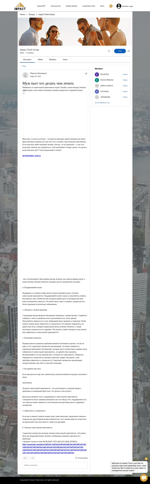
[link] (27, 59)
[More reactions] (32, 458)
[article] (55, 271)
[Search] (108, 51)
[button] (111, 6)
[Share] (86, 73)
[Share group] (128, 51)
